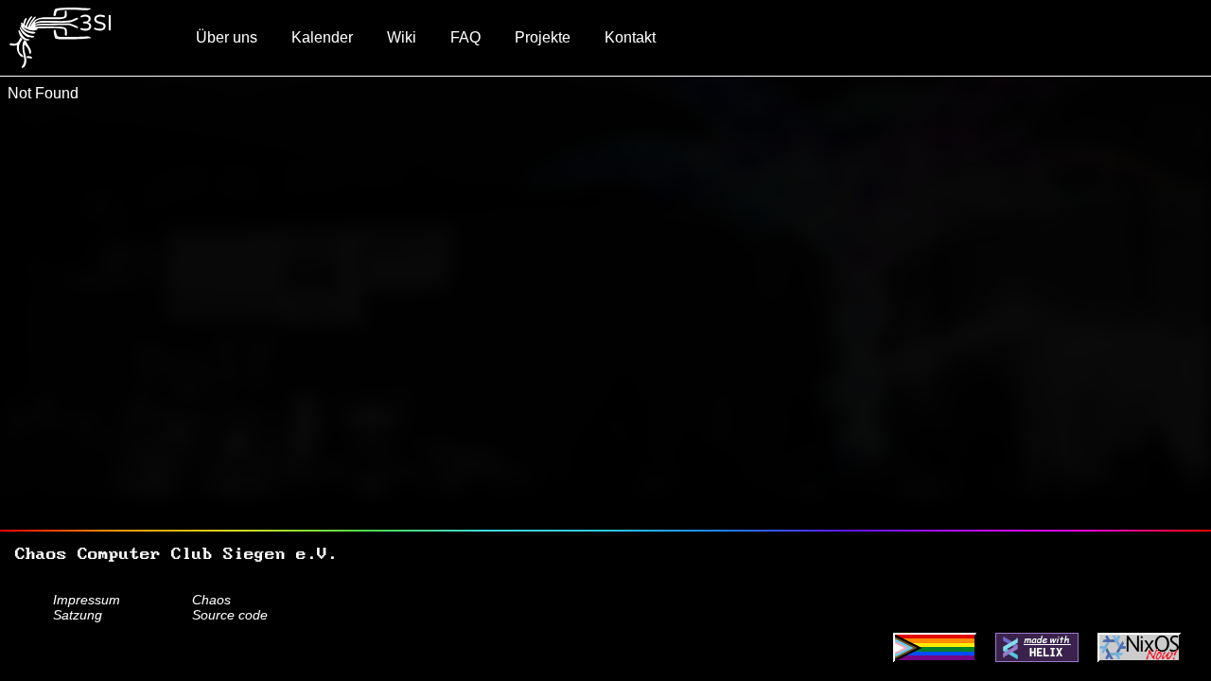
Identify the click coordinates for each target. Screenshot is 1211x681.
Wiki (401, 37)
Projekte (542, 37)
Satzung (77, 614)
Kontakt (630, 37)
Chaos (211, 599)
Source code (230, 614)
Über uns (226, 37)
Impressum (86, 599)
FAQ (465, 37)
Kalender (322, 37)
